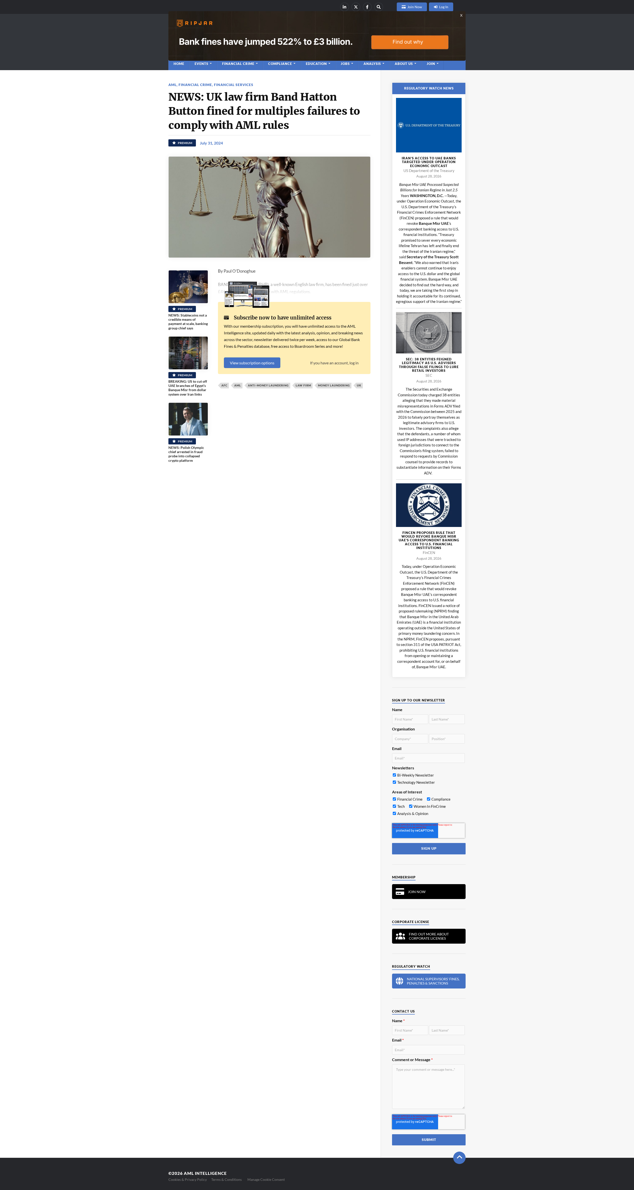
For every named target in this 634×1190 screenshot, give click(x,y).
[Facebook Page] (367, 6)
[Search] (378, 6)
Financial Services (233, 85)
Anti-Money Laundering (268, 385)
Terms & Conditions (226, 1179)
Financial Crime (195, 85)
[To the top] (459, 1158)
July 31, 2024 (211, 143)
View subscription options (252, 362)
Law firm (303, 385)
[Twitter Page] (355, 6)
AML (172, 85)
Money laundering (334, 385)
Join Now (414, 7)
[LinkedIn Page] (344, 6)
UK (359, 385)
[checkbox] (428, 780)
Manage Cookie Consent (266, 1179)
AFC (224, 385)
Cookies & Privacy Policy (187, 1179)
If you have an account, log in (334, 362)
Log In (443, 7)
